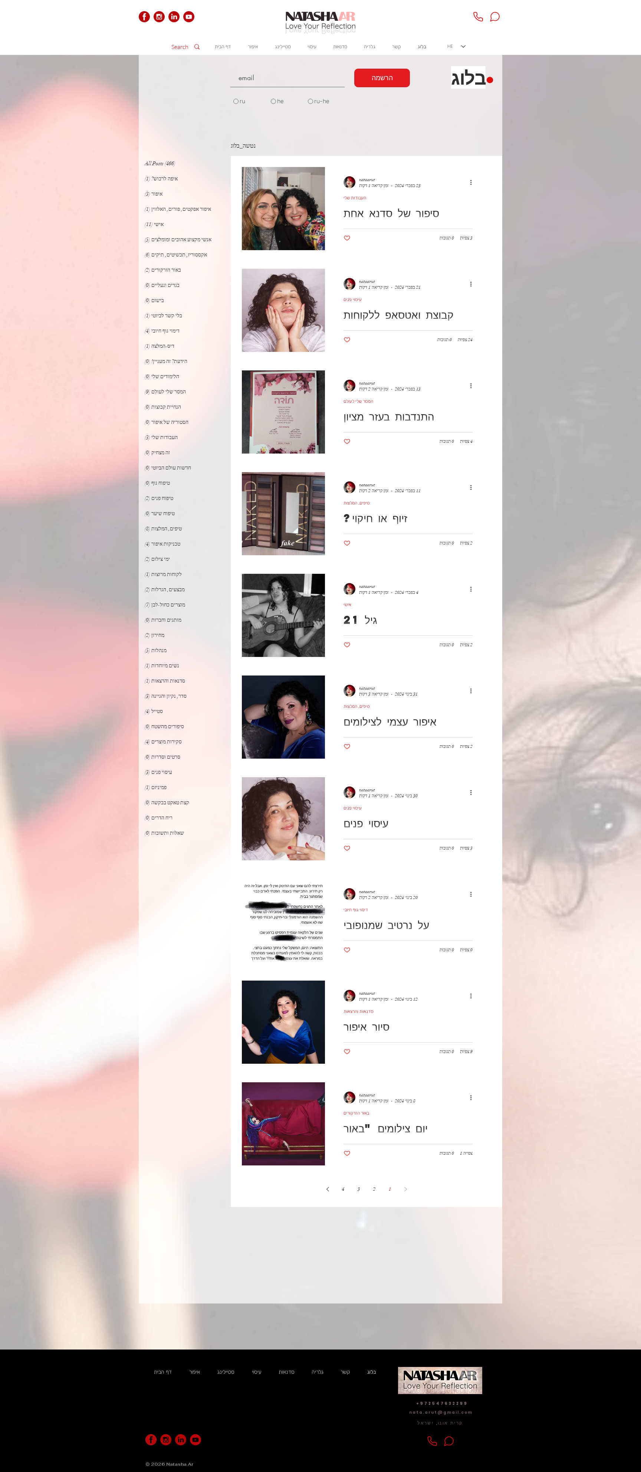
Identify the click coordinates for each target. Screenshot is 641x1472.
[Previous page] (405, 1189)
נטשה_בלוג (243, 146)
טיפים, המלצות (356, 503)
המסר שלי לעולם (358, 401)
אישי (347, 604)
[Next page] (327, 1189)
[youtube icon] (188, 16)
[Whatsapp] (494, 16)
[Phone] (478, 16)
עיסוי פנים (352, 299)
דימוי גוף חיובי (355, 909)
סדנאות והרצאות (358, 1011)
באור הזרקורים (356, 1113)
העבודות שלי (354, 197)
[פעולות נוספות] (468, 182)
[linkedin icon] (174, 16)
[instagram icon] (159, 16)
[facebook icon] (144, 16)
